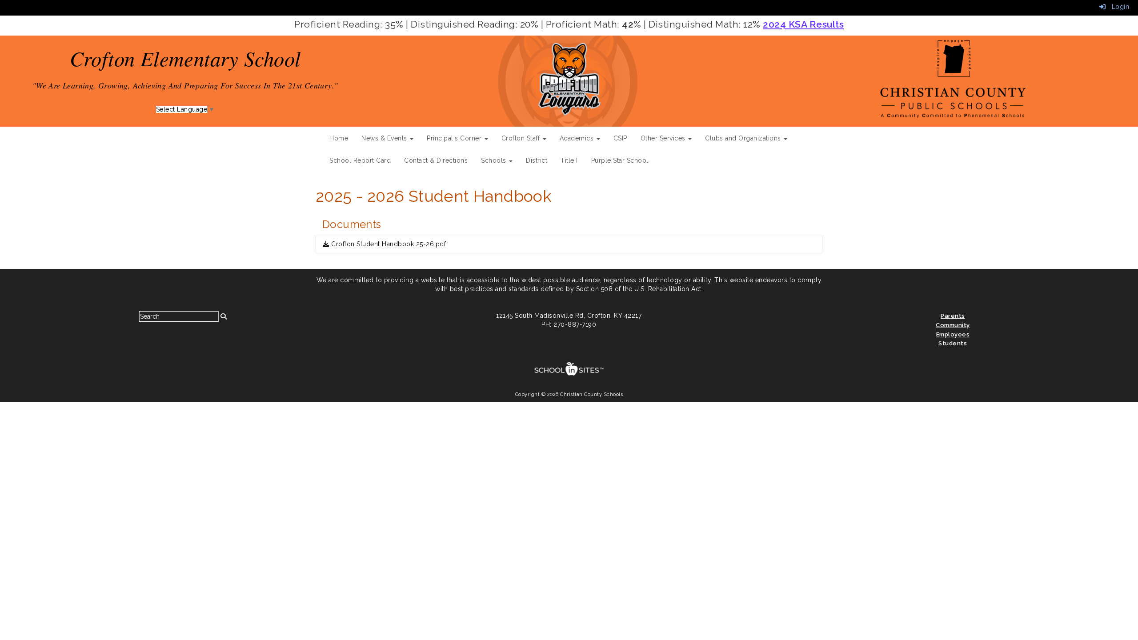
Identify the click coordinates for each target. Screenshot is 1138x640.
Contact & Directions (436, 160)
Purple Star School (620, 160)
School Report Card (360, 160)
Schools (494, 160)
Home (338, 138)
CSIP (620, 138)
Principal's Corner (455, 138)
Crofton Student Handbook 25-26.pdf (387, 244)
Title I (569, 160)
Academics (578, 138)
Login (1117, 6)
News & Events (385, 138)
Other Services (664, 138)
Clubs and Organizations (744, 138)
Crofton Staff (521, 138)
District (536, 160)
